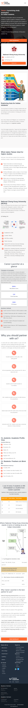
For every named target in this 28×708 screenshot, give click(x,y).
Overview (18, 656)
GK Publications (4, 689)
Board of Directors (19, 657)
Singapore (17, 681)
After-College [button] (4, 650)
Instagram (4, 666)
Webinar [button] (3, 659)
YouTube (3, 673)
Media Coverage (19, 661)
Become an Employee (20, 652)
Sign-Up (17, 666)
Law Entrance (4, 700)
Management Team (20, 659)
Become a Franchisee (20, 650)
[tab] (7, 648)
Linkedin (3, 668)
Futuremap (16, 700)
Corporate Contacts (20, 647)
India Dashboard (14, 40)
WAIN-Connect (4, 693)
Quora (3, 670)
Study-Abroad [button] (4, 653)
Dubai (13, 681)
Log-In (17, 664)
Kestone (16, 689)
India (10, 681)
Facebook (4, 664)
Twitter (3, 671)
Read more (14, 63)
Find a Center (18, 648)
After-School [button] (4, 647)
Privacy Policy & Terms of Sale (10, 704)
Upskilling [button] (4, 656)
